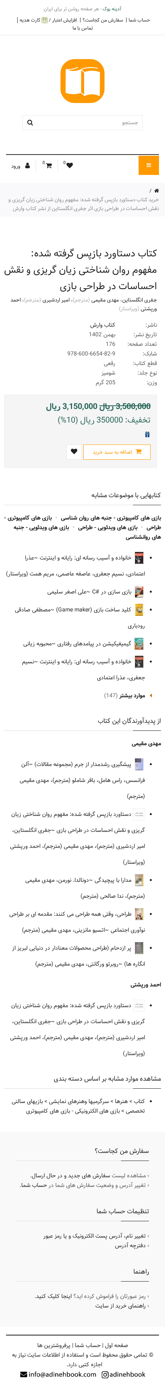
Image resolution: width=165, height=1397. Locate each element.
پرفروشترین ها (53, 1345)
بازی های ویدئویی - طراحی (107, 527)
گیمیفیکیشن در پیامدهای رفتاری (95, 644)
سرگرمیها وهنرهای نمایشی (79, 1101)
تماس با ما (82, 28)
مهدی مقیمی (105, 300)
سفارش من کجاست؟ (102, 20)
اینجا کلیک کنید (54, 1296)
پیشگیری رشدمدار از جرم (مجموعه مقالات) (83, 764)
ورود (16, 166)
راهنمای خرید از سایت (120, 1306)
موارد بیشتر (132, 695)
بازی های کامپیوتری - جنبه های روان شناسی (111, 518)
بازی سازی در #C (112, 592)
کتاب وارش (102, 325)
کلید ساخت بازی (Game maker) (94, 610)
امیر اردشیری (56, 300)
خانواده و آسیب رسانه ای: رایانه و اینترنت (86, 558)
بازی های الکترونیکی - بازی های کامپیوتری (73, 1111)
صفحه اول (116, 1345)
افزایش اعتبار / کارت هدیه (48, 20)
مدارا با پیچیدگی (114, 880)
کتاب (139, 1101)
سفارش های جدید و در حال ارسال (71, 1176)
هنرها (121, 1101)
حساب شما (139, 20)
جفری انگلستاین (139, 300)
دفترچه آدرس (130, 1245)
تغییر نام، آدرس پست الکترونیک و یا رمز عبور (94, 1236)
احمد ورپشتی (146, 985)
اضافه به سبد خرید (113, 452)
